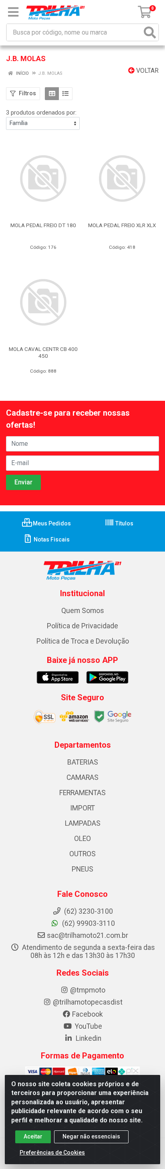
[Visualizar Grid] (52, 93)
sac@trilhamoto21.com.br (87, 935)
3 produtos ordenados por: (41, 112)
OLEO (82, 839)
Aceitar (33, 1136)
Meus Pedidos (51, 523)
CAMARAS (82, 777)
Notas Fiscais (51, 539)
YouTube (87, 1026)
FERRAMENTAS (82, 793)
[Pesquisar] (149, 32)
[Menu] (13, 12)
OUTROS (82, 854)
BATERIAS (82, 762)
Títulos (123, 523)
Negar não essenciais (91, 1136)
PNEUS (82, 869)
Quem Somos (82, 611)
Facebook (87, 1014)
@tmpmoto (87, 990)
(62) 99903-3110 (87, 923)
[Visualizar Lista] (65, 93)
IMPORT (82, 808)
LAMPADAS (83, 823)
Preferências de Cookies (52, 1152)
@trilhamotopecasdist (88, 1002)
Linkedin (87, 1038)
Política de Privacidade (82, 626)
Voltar (147, 70)
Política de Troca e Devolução (82, 641)
